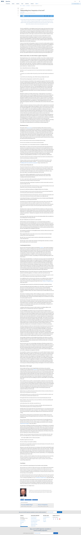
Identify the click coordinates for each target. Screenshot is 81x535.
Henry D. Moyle (40, 506)
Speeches (8, 1)
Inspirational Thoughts (25, 423)
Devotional (22, 8)
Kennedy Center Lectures (34, 524)
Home (20, 5)
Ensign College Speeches (34, 521)
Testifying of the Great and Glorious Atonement (29, 162)
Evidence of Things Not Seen (48, 281)
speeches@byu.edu (22, 520)
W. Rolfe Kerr (28, 5)
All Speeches (8, 3)
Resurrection (29, 127)
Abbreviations (22, 522)
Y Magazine (44, 521)
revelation (41, 247)
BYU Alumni (44, 518)
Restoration (35, 369)
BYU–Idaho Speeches (33, 518)
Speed (49, 15)
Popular (13, 3)
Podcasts (32, 3)
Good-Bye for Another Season (41, 477)
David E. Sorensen (24, 506)
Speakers (17, 3)
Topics (22, 3)
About (21, 523)
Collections (27, 3)
